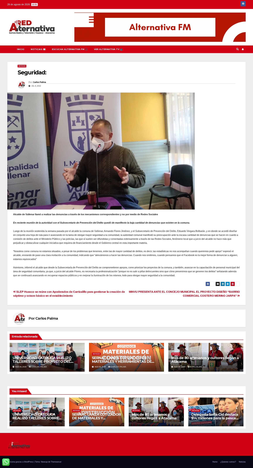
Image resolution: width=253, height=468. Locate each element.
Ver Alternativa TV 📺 (108, 49)
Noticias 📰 (38, 49)
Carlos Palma (39, 82)
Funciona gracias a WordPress (20, 462)
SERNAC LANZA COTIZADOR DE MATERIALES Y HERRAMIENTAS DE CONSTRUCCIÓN (122, 361)
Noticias (21, 66)
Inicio (20, 49)
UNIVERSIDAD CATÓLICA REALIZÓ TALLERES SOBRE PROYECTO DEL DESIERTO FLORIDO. (42, 361)
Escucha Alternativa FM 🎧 (70, 49)
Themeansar (56, 462)
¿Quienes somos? (228, 462)
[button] (237, 49)
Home (214, 462)
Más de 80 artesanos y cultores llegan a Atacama (205, 360)
